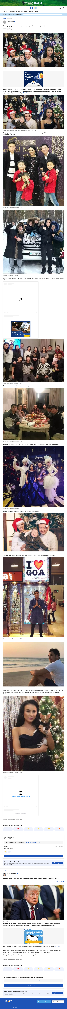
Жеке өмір (20, 11)
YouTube (56, 962)
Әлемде (4, 886)
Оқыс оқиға (31, 11)
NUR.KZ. (25, 92)
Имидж (36, 11)
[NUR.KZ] (33, 8)
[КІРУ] (63, 8)
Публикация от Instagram (20, 319)
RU (60, 8)
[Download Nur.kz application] (33, 3)
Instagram (58, 879)
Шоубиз (5, 11)
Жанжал (25, 11)
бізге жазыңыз (18, 835)
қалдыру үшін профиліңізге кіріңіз (33, 858)
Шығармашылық (13, 11)
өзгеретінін (51, 971)
